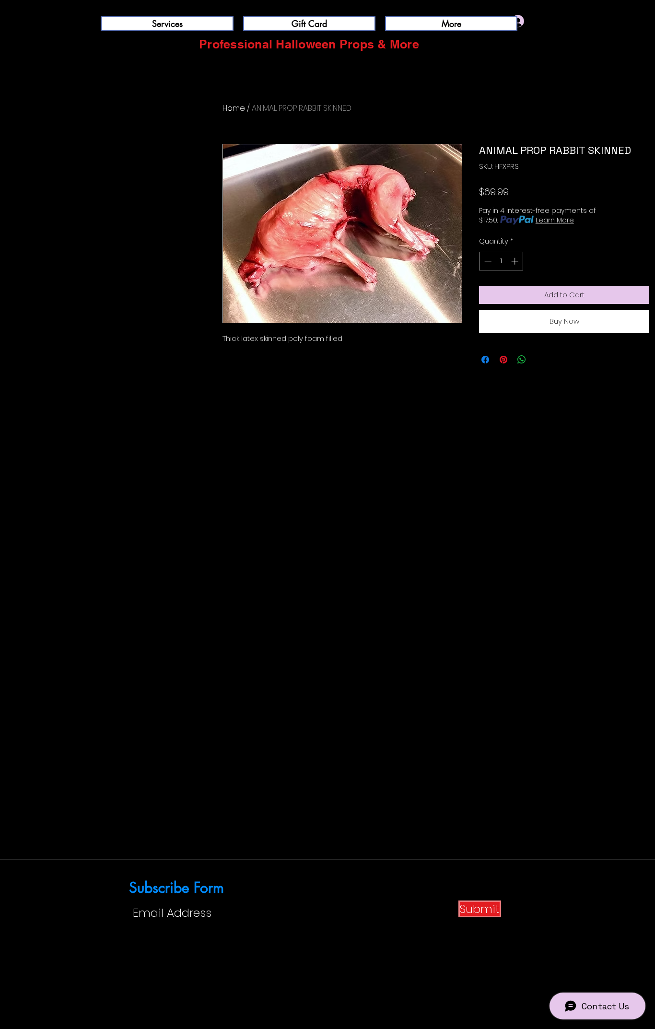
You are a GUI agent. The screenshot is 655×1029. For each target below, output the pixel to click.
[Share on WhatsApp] (521, 359)
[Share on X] (540, 359)
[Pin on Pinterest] (503, 359)
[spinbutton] (501, 261)
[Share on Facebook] (485, 359)
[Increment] (515, 261)
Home (233, 108)
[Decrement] (486, 261)
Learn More (555, 220)
